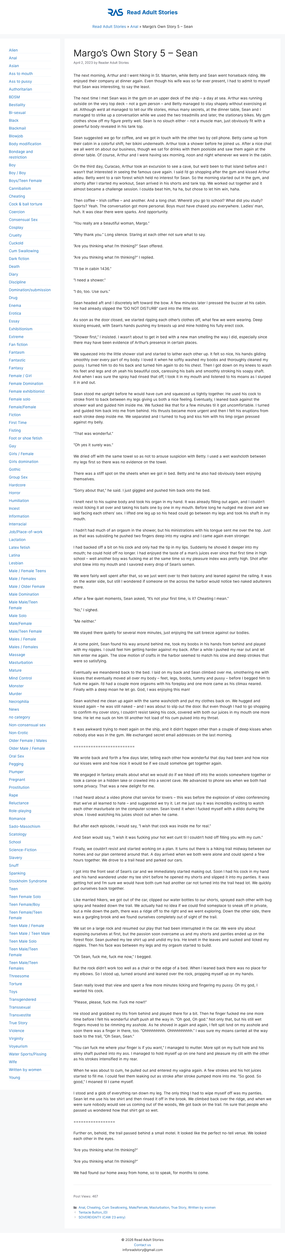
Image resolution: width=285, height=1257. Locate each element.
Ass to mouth (21, 73)
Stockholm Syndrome (28, 881)
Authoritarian (20, 89)
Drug (13, 297)
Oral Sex (16, 756)
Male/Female (138, 1207)
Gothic (14, 469)
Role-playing (20, 811)
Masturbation (159, 1207)
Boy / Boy (17, 173)
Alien (13, 50)
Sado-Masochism (24, 826)
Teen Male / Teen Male (29, 933)
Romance (17, 818)
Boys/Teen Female (25, 180)
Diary (13, 274)
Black (13, 120)
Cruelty (15, 235)
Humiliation (19, 500)
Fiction (15, 415)
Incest (14, 508)
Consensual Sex (23, 219)
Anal (134, 26)
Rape (13, 795)
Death (14, 266)
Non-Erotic (18, 733)
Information (19, 516)
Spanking (17, 873)
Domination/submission (30, 290)
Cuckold (16, 243)
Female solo (19, 399)
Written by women (202, 1207)
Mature (15, 670)
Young (14, 1077)
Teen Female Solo (25, 896)
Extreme (16, 336)
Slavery (15, 857)
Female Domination (26, 383)
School (15, 842)
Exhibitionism (21, 329)
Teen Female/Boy (24, 904)
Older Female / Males (28, 740)
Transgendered (22, 999)
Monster (16, 686)
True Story (178, 1207)
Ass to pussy (20, 81)
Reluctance (19, 803)
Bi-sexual (17, 112)
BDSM (14, 97)
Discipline (17, 282)
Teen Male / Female (26, 925)
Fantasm (16, 352)
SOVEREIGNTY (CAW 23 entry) (102, 1217)
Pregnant (17, 779)
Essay (14, 321)
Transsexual (20, 1007)
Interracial (17, 524)
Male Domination (24, 594)
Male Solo (17, 615)
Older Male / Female (27, 748)
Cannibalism (20, 188)
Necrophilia (19, 701)
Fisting (15, 430)
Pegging (16, 764)
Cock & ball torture (25, 204)
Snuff (13, 865)
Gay (12, 446)
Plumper (16, 772)
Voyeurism (18, 1046)
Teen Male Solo (23, 941)
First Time (18, 422)
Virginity (16, 1038)
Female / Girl (20, 376)
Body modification (25, 144)
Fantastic (17, 360)
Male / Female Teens (27, 571)
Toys (13, 991)
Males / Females (23, 647)
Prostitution (19, 787)
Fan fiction (18, 344)
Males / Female (22, 639)
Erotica (15, 313)
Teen (13, 889)
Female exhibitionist (27, 391)
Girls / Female (21, 454)
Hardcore (17, 485)
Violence (16, 1030)
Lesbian (16, 563)
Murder (15, 693)
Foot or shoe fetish (25, 438)
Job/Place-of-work (26, 532)
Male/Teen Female (25, 631)
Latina (14, 555)
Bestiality (17, 105)
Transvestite (20, 1015)
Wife (13, 1062)
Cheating (93, 1207)
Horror (14, 493)
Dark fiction (19, 258)
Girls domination (23, 461)
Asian (14, 66)
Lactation (17, 539)
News (14, 709)
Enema (15, 305)
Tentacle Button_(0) (93, 1212)
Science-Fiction (23, 850)
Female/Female (22, 407)
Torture (15, 984)
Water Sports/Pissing (27, 1054)
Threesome (19, 976)
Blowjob (16, 136)
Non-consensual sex (27, 725)
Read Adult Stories (152, 12)
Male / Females (22, 578)
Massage (17, 654)
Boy (12, 165)
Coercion (17, 212)
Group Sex (18, 477)
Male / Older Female (27, 586)
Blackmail (17, 128)
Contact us (142, 1245)
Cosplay (16, 227)
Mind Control (20, 678)
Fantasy (16, 368)
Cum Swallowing (114, 1207)
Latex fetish (19, 547)
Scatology (17, 834)
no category (19, 717)
